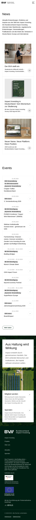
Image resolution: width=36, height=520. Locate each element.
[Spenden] (29, 411)
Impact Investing (9, 438)
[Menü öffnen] (33, 3)
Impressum (8, 516)
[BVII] (8, 3)
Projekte (7, 441)
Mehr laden (7, 327)
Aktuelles (7, 450)
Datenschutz (16, 516)
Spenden (7, 453)
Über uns (7, 445)
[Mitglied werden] (29, 395)
